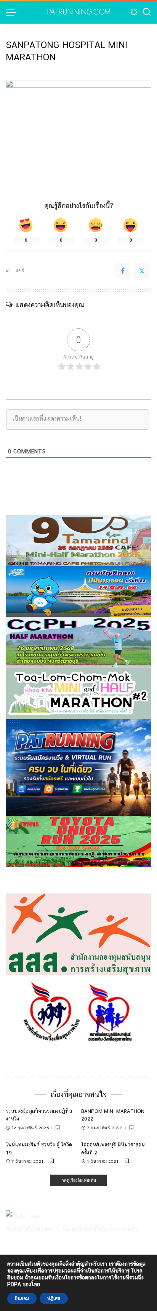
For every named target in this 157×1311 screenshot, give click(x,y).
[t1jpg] (78, 840)
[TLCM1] (78, 692)
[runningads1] (78, 934)
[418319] (78, 766)
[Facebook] (122, 271)
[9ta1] (78, 540)
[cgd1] (78, 591)
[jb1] (78, 641)
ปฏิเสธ (53, 1298)
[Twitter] (141, 271)
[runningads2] (78, 1011)
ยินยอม (22, 1298)
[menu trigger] (13, 12)
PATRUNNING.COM (79, 12)
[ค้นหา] (146, 12)
